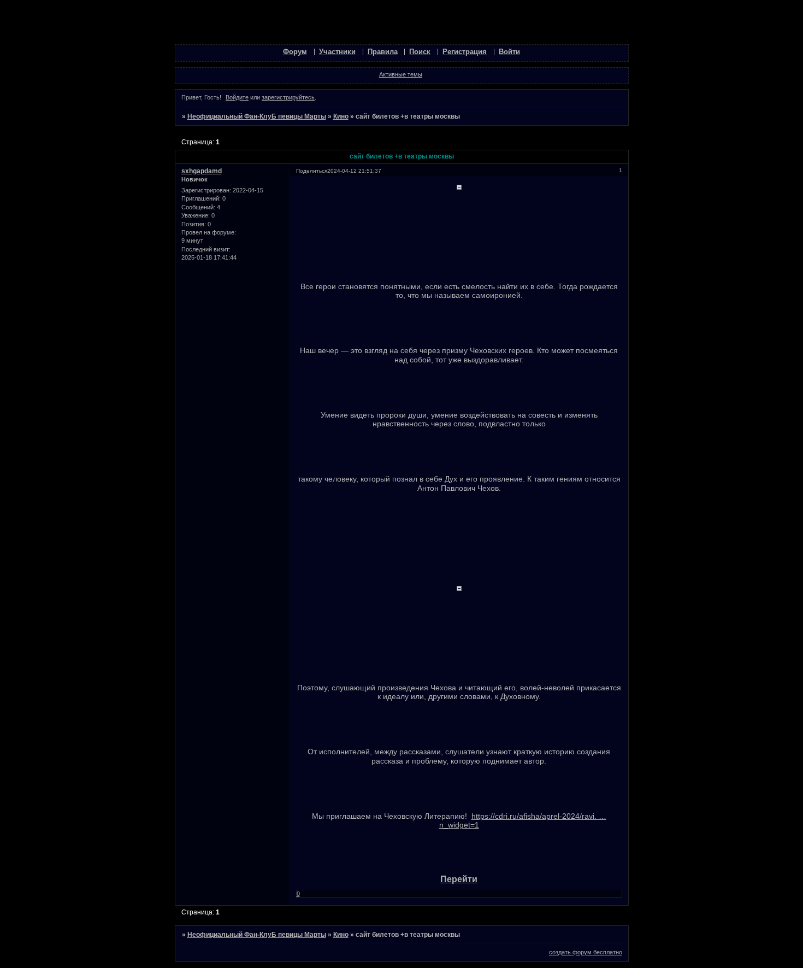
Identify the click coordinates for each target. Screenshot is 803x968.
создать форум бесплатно (585, 952)
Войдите (237, 97)
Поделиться (311, 171)
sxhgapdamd (201, 171)
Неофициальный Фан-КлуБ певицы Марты (256, 116)
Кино (341, 116)
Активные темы (400, 74)
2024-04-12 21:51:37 (354, 171)
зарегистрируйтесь (288, 97)
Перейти (458, 879)
